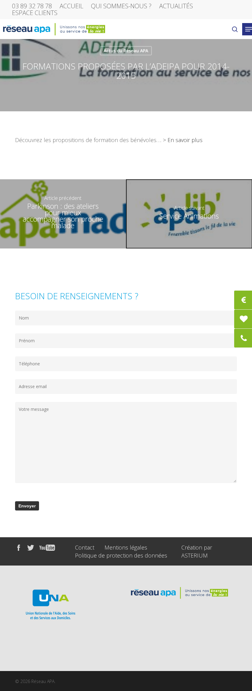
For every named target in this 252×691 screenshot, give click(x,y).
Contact (84, 547)
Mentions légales (125, 547)
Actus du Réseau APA (126, 51)
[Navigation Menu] (248, 29)
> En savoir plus (183, 140)
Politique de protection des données (121, 555)
